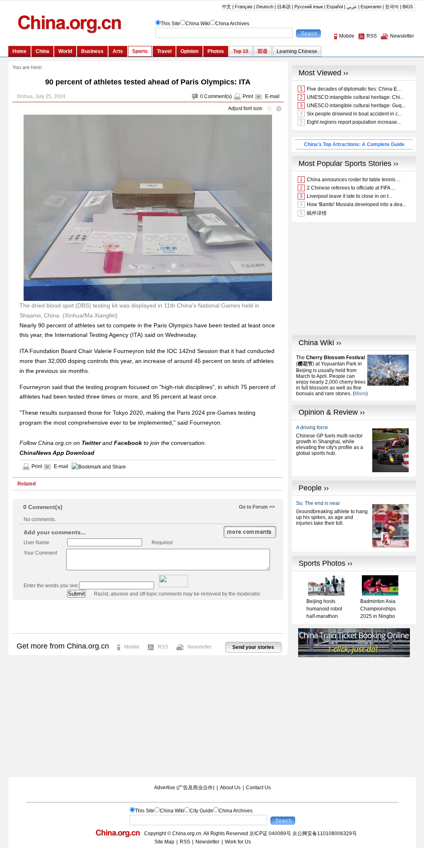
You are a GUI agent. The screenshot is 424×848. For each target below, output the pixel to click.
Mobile (132, 647)
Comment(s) (218, 96)
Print (248, 96)
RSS (163, 647)
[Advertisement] (148, 616)
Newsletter (200, 647)
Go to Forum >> (257, 507)
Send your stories (253, 647)
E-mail (272, 96)
